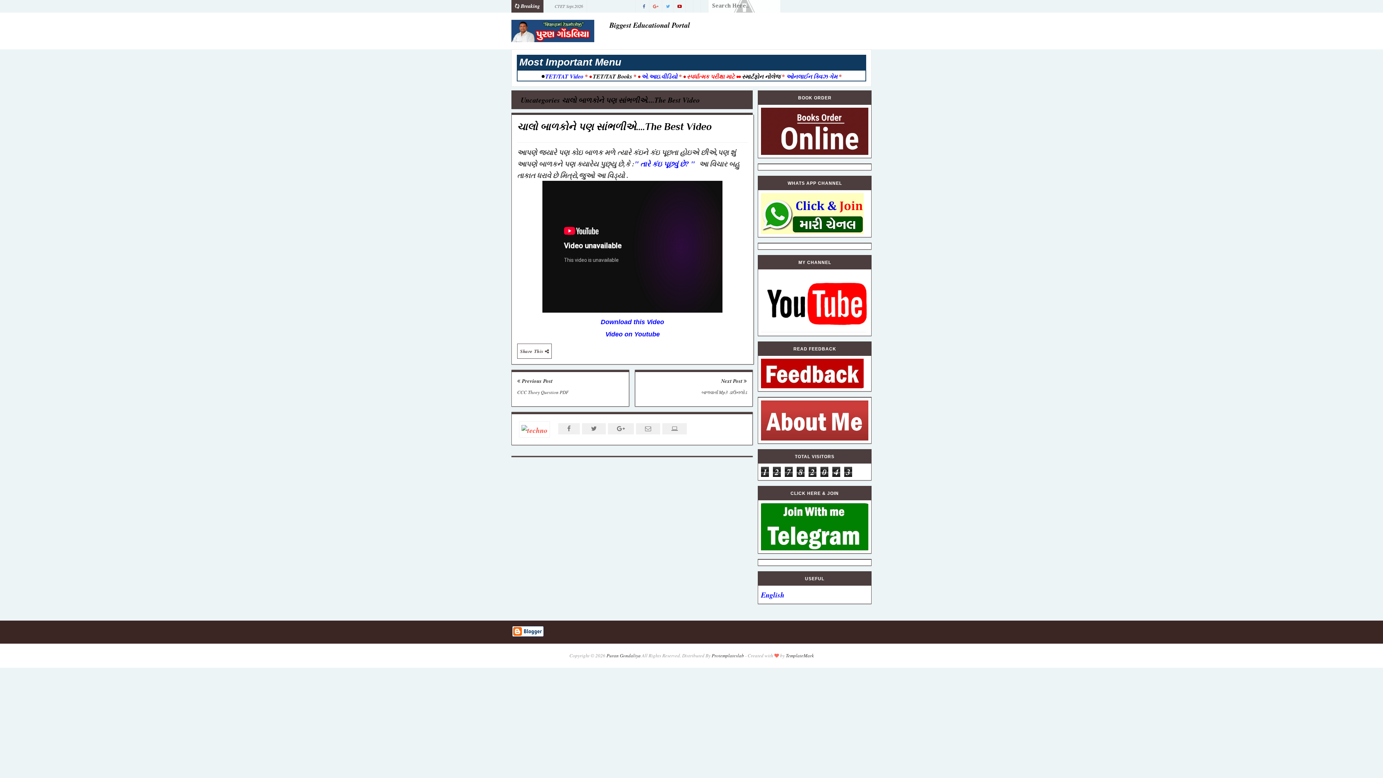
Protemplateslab (728, 655)
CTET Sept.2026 (569, 6)
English (772, 595)
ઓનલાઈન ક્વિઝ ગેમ (812, 76)
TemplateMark (800, 655)
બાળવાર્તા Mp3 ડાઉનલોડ (724, 392)
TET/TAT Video (564, 76)
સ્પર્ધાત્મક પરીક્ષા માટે (710, 76)
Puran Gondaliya (624, 655)
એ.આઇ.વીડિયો (659, 76)
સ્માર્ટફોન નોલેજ (761, 76)
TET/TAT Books (612, 76)
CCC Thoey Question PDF (543, 392)
